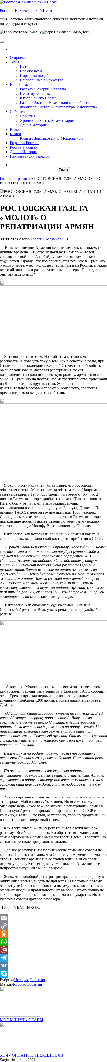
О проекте (18, 57)
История (27, 66)
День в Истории (33, 125)
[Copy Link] (53, 926)
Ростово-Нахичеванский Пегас (26, 10)
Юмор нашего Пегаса (38, 98)
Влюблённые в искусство (41, 80)
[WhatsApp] (53, 942)
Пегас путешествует (37, 93)
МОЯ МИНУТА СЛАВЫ (21, 1020)
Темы (14, 62)
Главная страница (15, 178)
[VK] (53, 966)
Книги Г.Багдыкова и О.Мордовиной (51, 138)
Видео (15, 129)
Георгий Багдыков (46, 239)
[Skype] (53, 974)
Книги (15, 134)
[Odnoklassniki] (53, 934)
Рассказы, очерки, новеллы (43, 89)
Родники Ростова (24, 143)
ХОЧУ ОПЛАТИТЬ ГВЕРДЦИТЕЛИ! (32, 1055)
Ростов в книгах (24, 147)
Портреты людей (34, 75)
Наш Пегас (19, 84)
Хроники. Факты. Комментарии (47, 120)
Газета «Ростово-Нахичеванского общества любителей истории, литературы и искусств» (58, 104)
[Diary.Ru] (53, 950)
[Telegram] (53, 958)
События (17, 111)
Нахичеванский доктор (30, 156)
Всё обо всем (31, 71)
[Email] (53, 918)
